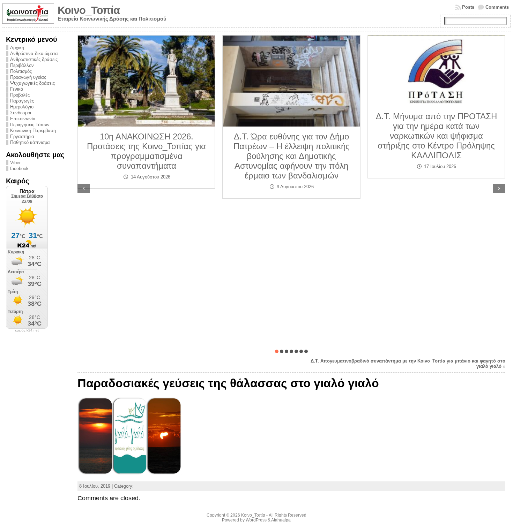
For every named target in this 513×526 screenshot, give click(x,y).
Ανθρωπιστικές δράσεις (34, 59)
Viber (15, 162)
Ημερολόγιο (22, 106)
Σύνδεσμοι (20, 112)
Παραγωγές (22, 101)
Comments (497, 7)
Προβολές (20, 95)
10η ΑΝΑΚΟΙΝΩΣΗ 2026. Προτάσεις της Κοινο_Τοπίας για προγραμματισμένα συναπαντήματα (146, 151)
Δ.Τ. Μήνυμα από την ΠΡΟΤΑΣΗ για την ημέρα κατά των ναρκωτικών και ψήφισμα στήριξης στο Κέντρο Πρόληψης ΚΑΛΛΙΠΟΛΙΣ (436, 136)
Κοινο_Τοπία (89, 10)
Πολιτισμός (21, 71)
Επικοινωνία (23, 118)
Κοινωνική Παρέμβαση (33, 130)
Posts (468, 7)
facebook (19, 168)
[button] (276, 351)
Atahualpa (281, 520)
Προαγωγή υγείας (28, 77)
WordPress (256, 520)
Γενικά (16, 89)
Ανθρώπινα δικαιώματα (34, 53)
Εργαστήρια (22, 136)
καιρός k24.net (27, 330)
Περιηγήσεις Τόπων (30, 124)
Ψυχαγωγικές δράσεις (32, 83)
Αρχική (17, 47)
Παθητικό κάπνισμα (30, 142)
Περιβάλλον (22, 65)
